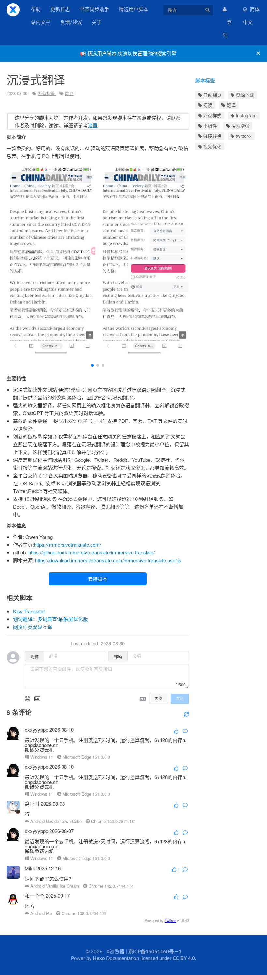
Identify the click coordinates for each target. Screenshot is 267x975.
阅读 (207, 105)
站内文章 (40, 22)
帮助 (36, 9)
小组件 (209, 126)
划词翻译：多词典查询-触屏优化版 (50, 619)
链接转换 (211, 136)
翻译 (69, 93)
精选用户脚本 (133, 9)
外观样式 (211, 115)
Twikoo (170, 920)
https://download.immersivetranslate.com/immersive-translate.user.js (108, 560)
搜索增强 (239, 126)
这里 (93, 125)
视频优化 (211, 146)
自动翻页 (211, 94)
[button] (92, 365)
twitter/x (243, 136)
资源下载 (244, 94)
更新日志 (60, 9)
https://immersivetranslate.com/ (67, 544)
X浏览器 (13, 9)
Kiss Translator (29, 611)
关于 (97, 22)
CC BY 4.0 (184, 958)
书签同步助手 (94, 9)
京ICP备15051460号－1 (155, 951)
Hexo (99, 958)
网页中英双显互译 (32, 626)
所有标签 (47, 93)
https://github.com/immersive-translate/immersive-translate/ (91, 552)
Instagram (245, 115)
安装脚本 (97, 578)
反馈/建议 (71, 22)
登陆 (227, 29)
